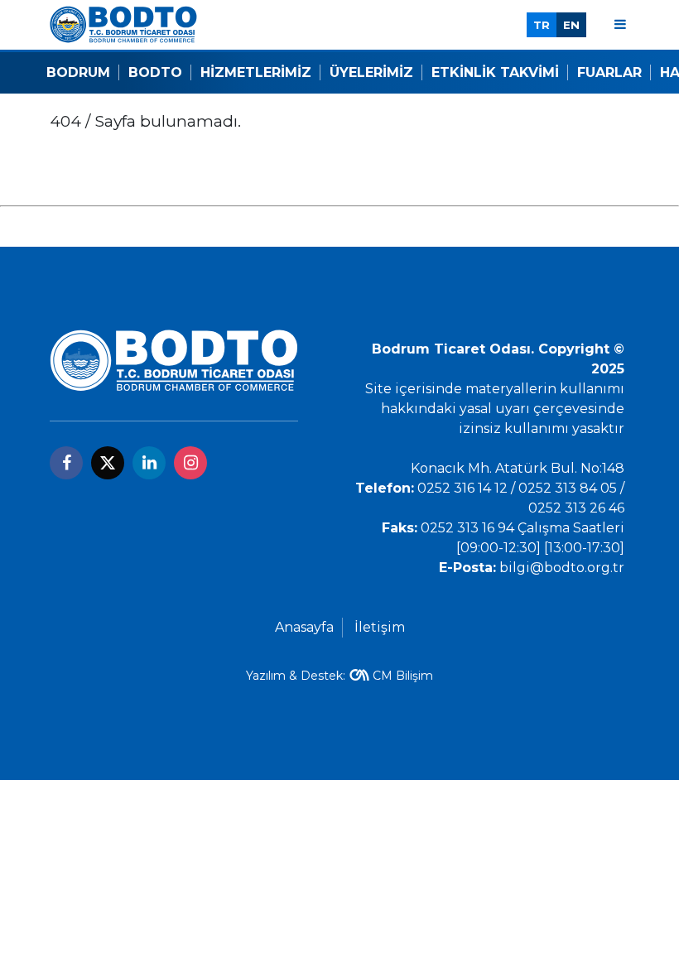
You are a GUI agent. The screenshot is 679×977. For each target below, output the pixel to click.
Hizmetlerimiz (255, 72)
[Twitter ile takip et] (107, 462)
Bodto (155, 72)
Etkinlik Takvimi (495, 72)
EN (571, 24)
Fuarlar (609, 72)
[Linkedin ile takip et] (149, 462)
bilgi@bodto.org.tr (561, 567)
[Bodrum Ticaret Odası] (123, 23)
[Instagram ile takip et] (190, 462)
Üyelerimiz (371, 72)
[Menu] (620, 24)
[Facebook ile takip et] (66, 462)
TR (541, 24)
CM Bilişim (403, 675)
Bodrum (78, 72)
